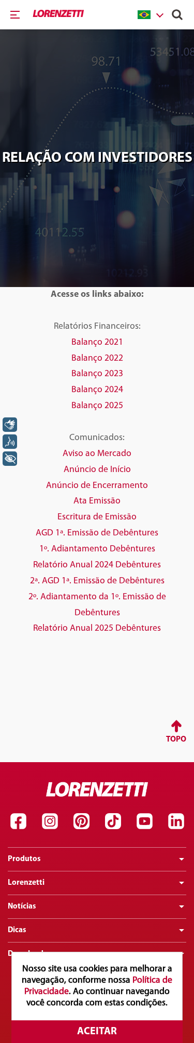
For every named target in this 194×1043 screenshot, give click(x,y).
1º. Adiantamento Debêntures (97, 549)
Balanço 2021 (97, 342)
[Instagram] (49, 821)
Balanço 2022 (97, 358)
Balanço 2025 (97, 405)
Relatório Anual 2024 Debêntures (97, 565)
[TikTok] (112, 821)
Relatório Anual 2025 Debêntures (97, 628)
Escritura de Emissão (97, 517)
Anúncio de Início (97, 469)
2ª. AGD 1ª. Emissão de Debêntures (97, 581)
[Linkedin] (176, 821)
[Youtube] (144, 821)
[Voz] (10, 441)
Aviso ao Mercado (97, 453)
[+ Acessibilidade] (10, 458)
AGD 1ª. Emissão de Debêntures (97, 533)
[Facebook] (18, 821)
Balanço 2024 (97, 389)
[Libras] (10, 424)
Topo (176, 739)
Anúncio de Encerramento (97, 485)
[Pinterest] (81, 821)
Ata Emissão (97, 501)
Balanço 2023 (97, 373)
